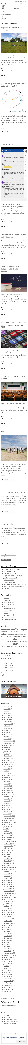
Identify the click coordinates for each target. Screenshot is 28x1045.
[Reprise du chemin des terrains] (14, 52)
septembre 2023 (8, 764)
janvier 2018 (7, 889)
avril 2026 (7, 715)
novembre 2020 (8, 818)
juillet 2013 (7, 989)
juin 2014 (6, 966)
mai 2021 (6, 805)
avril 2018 (7, 882)
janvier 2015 (7, 951)
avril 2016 (7, 934)
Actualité (6, 598)
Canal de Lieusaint (9, 571)
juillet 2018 (7, 876)
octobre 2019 (8, 844)
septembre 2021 (8, 797)
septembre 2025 (8, 724)
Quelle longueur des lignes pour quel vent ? (14, 85)
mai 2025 (6, 732)
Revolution (6, 646)
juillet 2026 (7, 709)
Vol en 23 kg (7, 588)
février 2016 (7, 938)
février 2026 (7, 717)
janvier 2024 (7, 758)
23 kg (22, 629)
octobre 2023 (8, 762)
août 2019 (7, 848)
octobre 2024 (8, 745)
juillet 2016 (7, 927)
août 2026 (7, 707)
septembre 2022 (8, 777)
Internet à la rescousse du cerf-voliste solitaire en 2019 (13, 325)
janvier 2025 (7, 739)
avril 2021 (7, 807)
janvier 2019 (7, 863)
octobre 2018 (8, 869)
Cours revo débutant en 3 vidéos (13, 377)
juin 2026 (6, 711)
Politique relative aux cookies (15, 1038)
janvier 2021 (7, 814)
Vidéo (20, 646)
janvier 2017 (7, 914)
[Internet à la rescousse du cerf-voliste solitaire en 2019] (14, 347)
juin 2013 (6, 992)
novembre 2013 (8, 981)
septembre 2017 (8, 897)
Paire (5, 644)
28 (8, 670)
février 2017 (7, 912)
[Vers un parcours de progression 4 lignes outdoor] (14, 291)
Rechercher (17, 6)
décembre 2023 (8, 760)
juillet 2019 (7, 850)
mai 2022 (6, 782)
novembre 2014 (8, 955)
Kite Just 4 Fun (4, 6)
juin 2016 (6, 929)
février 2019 (7, 861)
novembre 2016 (8, 919)
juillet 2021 (7, 801)
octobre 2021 (8, 794)
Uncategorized (8, 619)
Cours (24, 2)
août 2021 (7, 799)
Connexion (7, 1017)
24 (1, 670)
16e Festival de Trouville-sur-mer (14, 586)
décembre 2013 (8, 979)
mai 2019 (6, 854)
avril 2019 (7, 857)
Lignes (3, 641)
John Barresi (19, 639)
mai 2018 (6, 880)
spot (14, 646)
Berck (18, 631)
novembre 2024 (8, 743)
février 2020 (7, 835)
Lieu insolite (7, 615)
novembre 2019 (8, 842)
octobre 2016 (8, 921)
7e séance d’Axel (9, 524)
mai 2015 (6, 947)
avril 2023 (7, 773)
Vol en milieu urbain (10, 573)
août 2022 (7, 779)
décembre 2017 (8, 891)
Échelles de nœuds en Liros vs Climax (15, 584)
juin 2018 (6, 878)
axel (2, 631)
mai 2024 (6, 754)
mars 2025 (7, 737)
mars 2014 (7, 972)
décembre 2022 (8, 775)
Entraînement (14, 636)
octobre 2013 (8, 983)
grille (11, 639)
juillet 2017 (7, 902)
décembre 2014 (8, 953)
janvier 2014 (7, 977)
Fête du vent (7, 639)
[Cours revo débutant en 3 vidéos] (14, 400)
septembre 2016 (8, 923)
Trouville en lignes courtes (12, 569)
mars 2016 (7, 936)
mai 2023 (6, 771)
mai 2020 (6, 831)
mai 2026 (6, 713)
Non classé (7, 617)
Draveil (7, 636)
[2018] (14, 461)
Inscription (17, 4)
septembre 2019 (8, 846)
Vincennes (25, 646)
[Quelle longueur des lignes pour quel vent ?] (14, 112)
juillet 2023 (7, 769)
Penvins (7, 644)
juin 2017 (6, 904)
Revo (15, 644)
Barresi (8, 631)
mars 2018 (7, 884)
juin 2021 (6, 803)
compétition (7, 602)
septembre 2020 (8, 822)
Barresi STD (13, 631)
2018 (3, 432)
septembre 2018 (8, 872)
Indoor (6, 613)
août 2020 (7, 824)
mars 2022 (7, 786)
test (17, 646)
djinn (3, 636)
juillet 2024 (7, 749)
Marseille (15, 641)
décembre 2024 (8, 741)
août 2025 (7, 726)
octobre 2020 (8, 820)
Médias (20, 2)
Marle (11, 641)
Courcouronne (20, 634)
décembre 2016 (8, 917)
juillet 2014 (7, 964)
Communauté (7, 144)
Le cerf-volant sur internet (14, 492)
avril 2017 (7, 908)
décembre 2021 (8, 792)
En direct (23, 6)
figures (2, 639)
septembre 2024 (8, 747)
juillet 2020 (7, 827)
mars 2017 (7, 910)
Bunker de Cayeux (9, 582)
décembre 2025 (8, 722)
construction (7, 604)
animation (25, 629)
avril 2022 (7, 784)
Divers (22, 4)
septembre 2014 (8, 959)
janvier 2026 (7, 719)
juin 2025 (6, 730)
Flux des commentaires (11, 1021)
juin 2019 (6, 852)
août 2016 (7, 925)
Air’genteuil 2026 (9, 580)
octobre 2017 (8, 895)
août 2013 (7, 987)
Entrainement (8, 609)
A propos (16, 8)
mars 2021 (7, 809)
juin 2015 (6, 944)
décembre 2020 (8, 816)
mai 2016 (6, 932)
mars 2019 (7, 859)
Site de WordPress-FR (10, 1024)
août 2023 (7, 767)
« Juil (2, 675)
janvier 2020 (7, 837)
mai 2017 (6, 906)
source (12, 646)
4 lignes (18, 629)
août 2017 (7, 899)
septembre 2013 (8, 985)
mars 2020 (7, 833)
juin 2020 (6, 829)
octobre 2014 (8, 957)
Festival (6, 611)
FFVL (25, 636)
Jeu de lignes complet (10, 578)
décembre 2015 (8, 942)
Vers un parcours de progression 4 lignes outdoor (11, 268)
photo (10, 644)
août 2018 (7, 874)
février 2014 (7, 974)
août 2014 (7, 962)
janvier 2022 (7, 790)
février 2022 (7, 788)
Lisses (8, 641)
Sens (9, 646)
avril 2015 (7, 949)
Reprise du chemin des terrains (12, 28)
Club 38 (8, 634)
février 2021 (7, 812)
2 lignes (3, 629)
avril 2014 (7, 970)
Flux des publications (10, 1019)
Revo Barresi (21, 644)
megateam (21, 641)
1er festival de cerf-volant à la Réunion (13, 236)
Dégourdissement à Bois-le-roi (13, 576)
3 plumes (13, 629)
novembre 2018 (8, 867)
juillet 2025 (7, 728)
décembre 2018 (8, 865)
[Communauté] (14, 201)
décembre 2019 (8, 839)
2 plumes (7, 629)
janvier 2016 (7, 940)
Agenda (6, 600)
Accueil (16, 2)
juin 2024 (6, 752)
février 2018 (7, 887)
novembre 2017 (8, 893)
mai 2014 (6, 968)
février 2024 (7, 756)
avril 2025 (7, 734)
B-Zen (4, 631)
